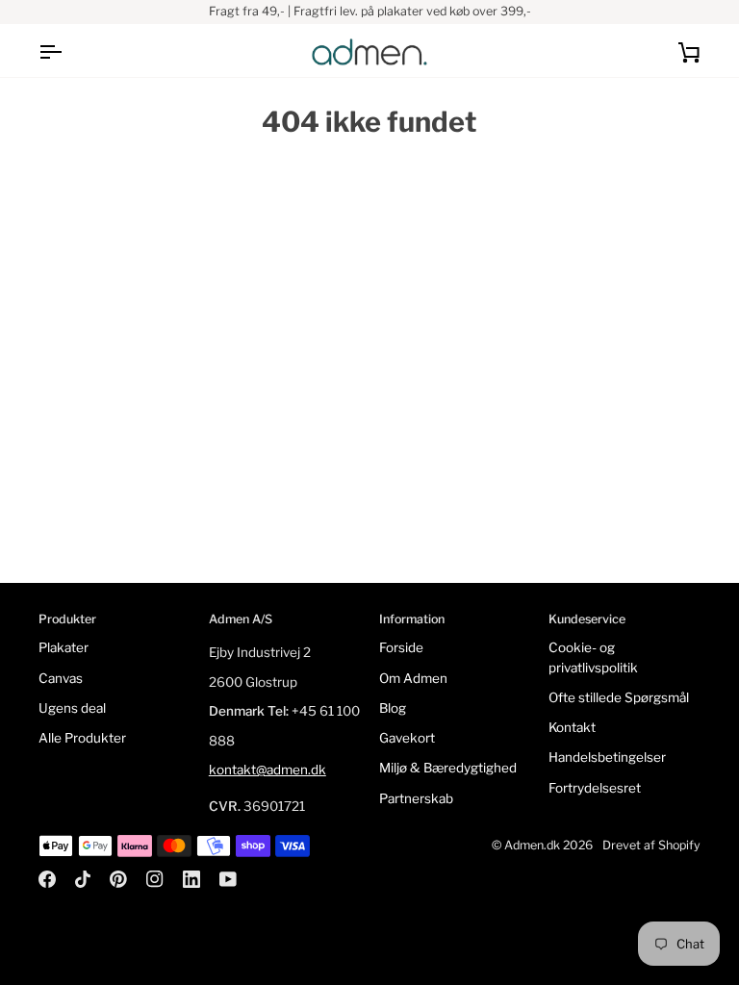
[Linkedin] (191, 879)
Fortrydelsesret (594, 788)
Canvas (60, 678)
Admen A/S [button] (240, 619)
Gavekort (407, 737)
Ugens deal (72, 708)
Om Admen (413, 678)
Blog (392, 708)
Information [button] (412, 619)
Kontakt (572, 727)
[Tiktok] (82, 879)
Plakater (63, 647)
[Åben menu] (67, 52)
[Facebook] (47, 879)
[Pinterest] (118, 879)
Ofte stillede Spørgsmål (618, 697)
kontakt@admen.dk (267, 769)
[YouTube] (228, 879)
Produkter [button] (67, 619)
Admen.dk (532, 845)
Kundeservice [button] (586, 619)
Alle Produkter (82, 737)
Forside (401, 647)
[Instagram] (155, 879)
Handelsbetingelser (607, 757)
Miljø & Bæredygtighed (448, 767)
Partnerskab (416, 798)
